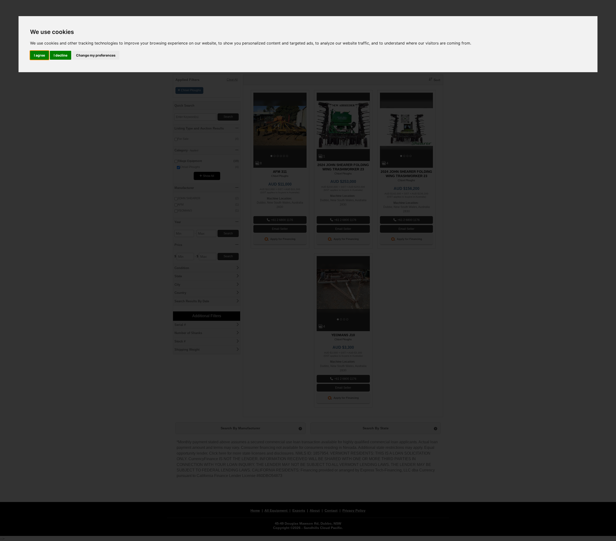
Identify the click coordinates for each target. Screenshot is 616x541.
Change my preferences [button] (96, 55)
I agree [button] (39, 55)
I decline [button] (60, 55)
